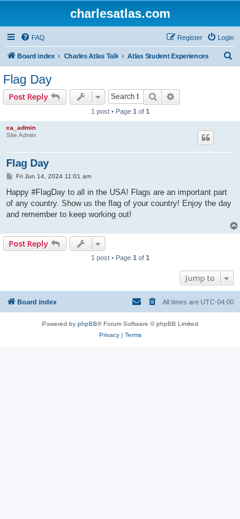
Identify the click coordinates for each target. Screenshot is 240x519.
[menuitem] (32, 37)
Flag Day (27, 79)
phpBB (87, 323)
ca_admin (21, 127)
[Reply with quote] (206, 137)
